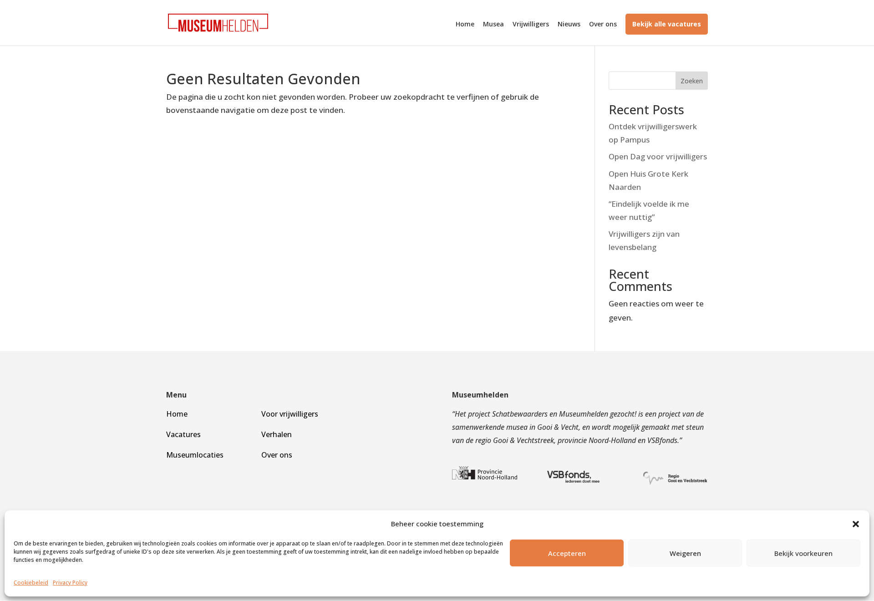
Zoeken (692, 80)
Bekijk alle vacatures (666, 24)
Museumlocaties (195, 455)
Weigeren (685, 553)
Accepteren (567, 553)
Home (465, 24)
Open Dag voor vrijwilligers (658, 156)
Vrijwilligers (531, 24)
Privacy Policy (70, 582)
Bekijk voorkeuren (803, 553)
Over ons (603, 24)
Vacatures (183, 434)
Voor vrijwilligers (289, 414)
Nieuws (569, 24)
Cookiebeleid (31, 582)
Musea (493, 24)
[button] (855, 524)
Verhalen (276, 434)
